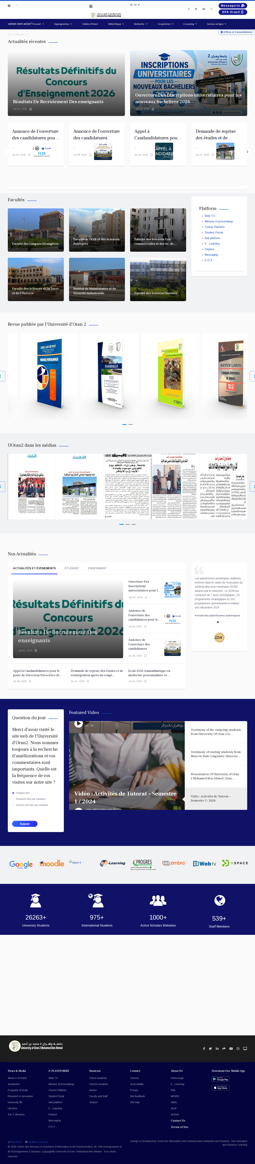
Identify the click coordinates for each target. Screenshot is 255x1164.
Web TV (210, 215)
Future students (98, 1078)
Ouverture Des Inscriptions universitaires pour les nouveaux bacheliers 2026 (144, 590)
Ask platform (212, 238)
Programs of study (18, 1090)
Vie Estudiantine (16, 34)
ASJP (174, 1108)
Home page (177, 1078)
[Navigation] (90, 6)
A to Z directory (16, 1114)
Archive (175, 1114)
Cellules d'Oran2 (90, 24)
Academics (14, 1084)
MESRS (175, 1096)
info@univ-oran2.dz (38, 1142)
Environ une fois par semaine (32, 805)
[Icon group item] (204, 1049)
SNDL (174, 1102)
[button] (248, 152)
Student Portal (214, 232)
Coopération (164, 24)
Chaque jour (23, 792)
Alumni (93, 1090)
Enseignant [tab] (97, 568)
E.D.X (208, 260)
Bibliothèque (114, 24)
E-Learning (189, 24)
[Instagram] (211, 9)
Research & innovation (20, 1096)
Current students (98, 1084)
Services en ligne (215, 24)
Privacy (134, 1090)
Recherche (139, 24)
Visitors (93, 1102)
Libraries (12, 1108)
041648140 (16, 1142)
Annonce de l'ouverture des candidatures (139, 644)
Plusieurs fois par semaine (30, 799)
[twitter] (196, 9)
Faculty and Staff (98, 1096)
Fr (135, 5)
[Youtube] (203, 9)
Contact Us (178, 1120)
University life (15, 1102)
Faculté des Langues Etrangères (35, 244)
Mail (173, 1090)
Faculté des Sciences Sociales (155, 293)
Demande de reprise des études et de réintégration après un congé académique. (97, 675)
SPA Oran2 (231, 12)
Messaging (211, 254)
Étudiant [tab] (72, 568)
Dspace (209, 249)
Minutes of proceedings (219, 221)
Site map (135, 1102)
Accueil (37, 24)
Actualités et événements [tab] (34, 568)
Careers (134, 1078)
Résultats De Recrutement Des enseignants (58, 102)
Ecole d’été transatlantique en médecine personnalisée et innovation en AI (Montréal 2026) (151, 675)
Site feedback (137, 1096)
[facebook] (189, 9)
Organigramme (61, 24)
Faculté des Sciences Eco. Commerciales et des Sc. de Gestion (154, 243)
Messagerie (231, 5)
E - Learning (212, 243)
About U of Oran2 (17, 1078)
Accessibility (137, 1084)
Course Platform (215, 227)
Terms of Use (179, 1127)
